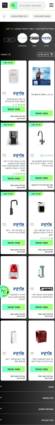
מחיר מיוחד (41, 113)
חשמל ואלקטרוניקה (44, 28)
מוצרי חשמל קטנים (24, 28)
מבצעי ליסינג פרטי (42, 16)
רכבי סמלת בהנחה (19, 16)
